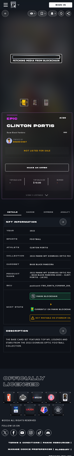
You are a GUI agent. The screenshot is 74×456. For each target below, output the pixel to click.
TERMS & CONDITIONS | (24, 443)
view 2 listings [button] (34, 195)
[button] (5, 13)
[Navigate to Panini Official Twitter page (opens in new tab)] (5, 433)
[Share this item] (68, 13)
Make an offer (37, 168)
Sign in (61, 5)
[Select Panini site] (18, 4)
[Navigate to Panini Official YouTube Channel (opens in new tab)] (22, 433)
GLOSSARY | (63, 449)
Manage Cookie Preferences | (31, 449)
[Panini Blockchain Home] (13, 4)
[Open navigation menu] (6, 4)
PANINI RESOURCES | (57, 443)
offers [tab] (48, 212)
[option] (37, 102)
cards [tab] (30, 212)
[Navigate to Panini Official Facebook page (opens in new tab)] (13, 433)
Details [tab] (12, 212)
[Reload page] (61, 13)
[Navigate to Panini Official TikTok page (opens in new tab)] (39, 435)
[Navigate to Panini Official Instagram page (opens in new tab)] (31, 433)
